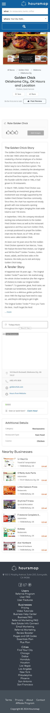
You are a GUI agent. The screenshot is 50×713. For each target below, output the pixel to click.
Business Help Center (25, 614)
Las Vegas (25, 666)
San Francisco (25, 684)
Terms (8, 700)
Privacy (19, 700)
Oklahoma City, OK (32, 480)
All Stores (11, 70)
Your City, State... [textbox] (17, 19)
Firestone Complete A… (29, 515)
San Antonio (25, 681)
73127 (22, 480)
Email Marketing (25, 627)
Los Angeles (25, 669)
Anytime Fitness (26, 501)
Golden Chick (24, 70)
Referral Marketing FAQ (25, 620)
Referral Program (25, 594)
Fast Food (40, 435)
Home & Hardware (25, 546)
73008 (22, 466)
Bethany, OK (29, 466)
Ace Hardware (24, 543)
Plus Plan (25, 642)
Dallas (25, 656)
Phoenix (25, 678)
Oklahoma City (26, 73)
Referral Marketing (25, 630)
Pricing (25, 608)
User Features (25, 600)
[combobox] (25, 19)
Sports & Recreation (25, 504)
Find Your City (25, 650)
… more (8, 312)
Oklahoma (37, 70)
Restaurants (39, 428)
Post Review (36, 101)
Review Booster (25, 633)
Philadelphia (25, 675)
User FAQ (25, 597)
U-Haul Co (23, 459)
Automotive (22, 476)
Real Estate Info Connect (25, 623)
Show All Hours (25, 328)
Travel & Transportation (27, 462)
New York (25, 672)
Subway (21, 529)
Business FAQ (25, 617)
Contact (40, 700)
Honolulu (25, 659)
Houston (25, 662)
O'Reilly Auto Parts (27, 473)
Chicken (41, 441)
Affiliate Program (25, 703)
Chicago (25, 653)
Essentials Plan (25, 639)
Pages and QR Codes (25, 636)
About (29, 700)
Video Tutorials (25, 611)
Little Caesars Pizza (27, 487)
